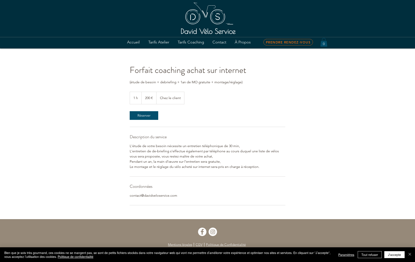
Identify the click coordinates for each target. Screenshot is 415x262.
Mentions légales (180, 245)
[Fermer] (409, 255)
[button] (323, 42)
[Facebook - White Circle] (202, 232)
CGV (199, 245)
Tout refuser (369, 254)
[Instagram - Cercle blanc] (213, 232)
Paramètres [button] (346, 254)
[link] (144, 115)
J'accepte (394, 254)
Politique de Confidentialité (226, 245)
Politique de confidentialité (75, 256)
